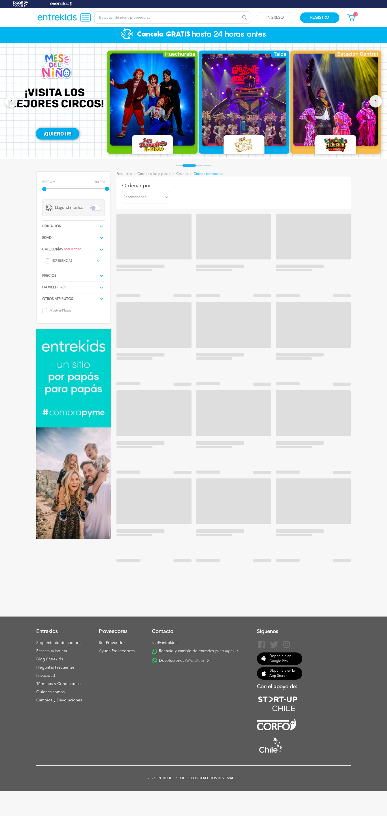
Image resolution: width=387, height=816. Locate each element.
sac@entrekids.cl (167, 643)
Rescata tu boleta (51, 651)
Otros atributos (57, 299)
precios (49, 276)
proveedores (54, 287)
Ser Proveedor (112, 643)
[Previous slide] (11, 101)
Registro (319, 18)
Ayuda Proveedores (117, 651)
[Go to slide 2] (189, 165)
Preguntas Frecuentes (55, 667)
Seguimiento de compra (58, 643)
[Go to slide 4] (207, 165)
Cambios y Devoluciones (59, 700)
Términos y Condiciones (58, 684)
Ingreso (275, 18)
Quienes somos (50, 692)
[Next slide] (375, 101)
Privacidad (45, 676)
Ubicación (51, 226)
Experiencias (62, 260)
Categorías (52, 249)
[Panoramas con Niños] (57, 17)
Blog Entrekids (49, 659)
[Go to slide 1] (179, 165)
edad (47, 238)
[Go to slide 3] (199, 165)
